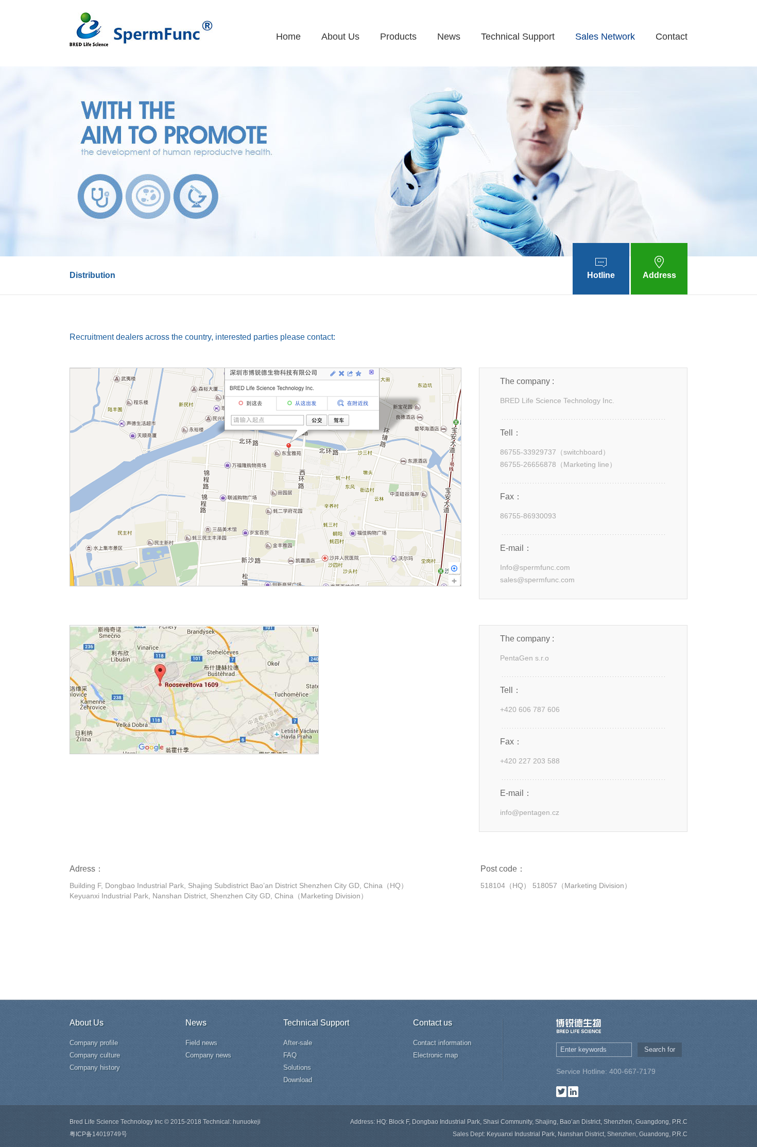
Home (288, 36)
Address (659, 275)
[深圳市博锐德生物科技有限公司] (141, 27)
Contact (671, 36)
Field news (201, 1043)
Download (297, 1080)
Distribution (92, 275)
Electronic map (435, 1055)
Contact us (432, 1022)
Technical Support (518, 36)
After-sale (297, 1043)
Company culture (95, 1055)
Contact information (442, 1043)
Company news (208, 1055)
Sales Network (605, 36)
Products (398, 36)
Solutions (297, 1067)
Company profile (94, 1043)
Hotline (601, 275)
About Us (340, 36)
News (448, 36)
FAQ (290, 1055)
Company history (95, 1067)
